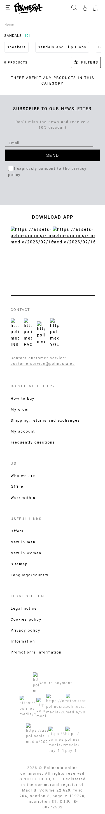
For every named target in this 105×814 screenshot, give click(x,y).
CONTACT (20, 309)
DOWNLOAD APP (52, 217)
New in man (23, 542)
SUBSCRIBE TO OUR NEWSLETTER (52, 109)
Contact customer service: (39, 358)
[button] (78, 62)
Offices (18, 486)
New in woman (26, 553)
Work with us (24, 497)
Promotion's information (36, 652)
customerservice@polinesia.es (43, 363)
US (14, 463)
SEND (52, 155)
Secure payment (55, 683)
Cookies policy (26, 619)
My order (20, 409)
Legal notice (24, 608)
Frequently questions (33, 442)
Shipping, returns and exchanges (45, 420)
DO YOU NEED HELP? (33, 386)
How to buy (22, 398)
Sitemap (19, 564)
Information (23, 641)
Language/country (29, 575)
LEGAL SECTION (27, 596)
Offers (17, 531)
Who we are (23, 475)
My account (23, 431)
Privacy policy (25, 630)
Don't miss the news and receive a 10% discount (52, 124)
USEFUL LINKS (26, 518)
